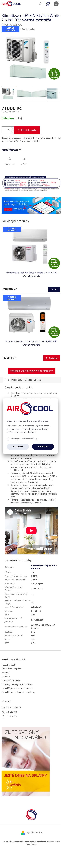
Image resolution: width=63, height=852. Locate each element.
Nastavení (18, 446)
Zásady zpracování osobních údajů (24, 438)
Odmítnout (31, 432)
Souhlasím (43, 446)
